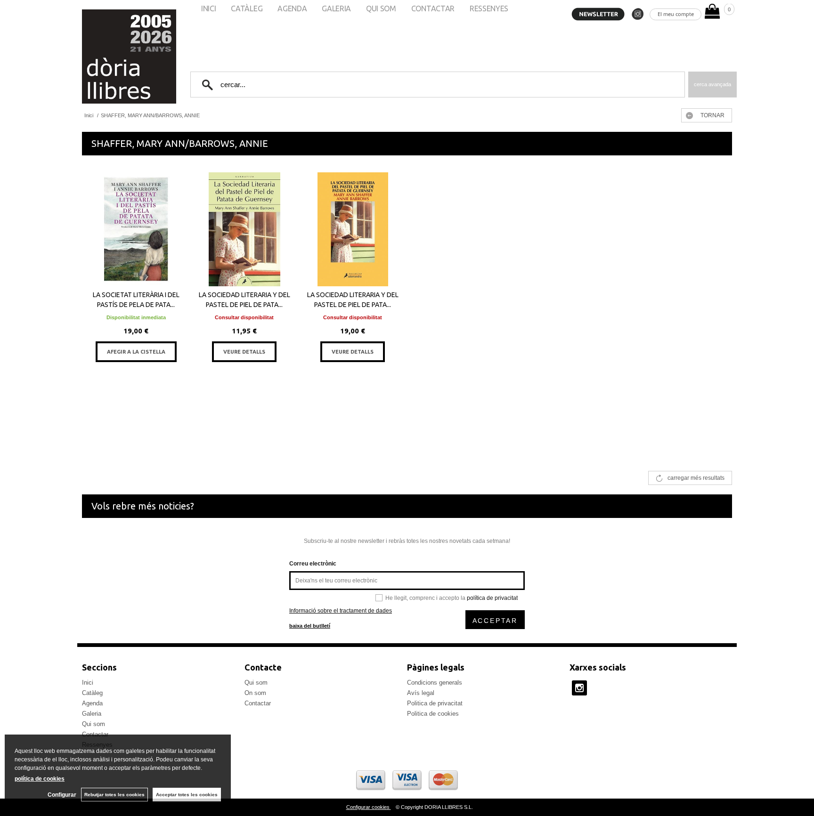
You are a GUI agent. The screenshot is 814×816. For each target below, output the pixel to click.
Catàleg (92, 692)
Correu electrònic (312, 563)
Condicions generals (434, 682)
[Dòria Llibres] (101, 56)
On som (255, 692)
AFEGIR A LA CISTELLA (136, 352)
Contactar (257, 703)
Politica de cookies (433, 713)
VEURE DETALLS (244, 352)
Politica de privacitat (435, 703)
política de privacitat (492, 598)
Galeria (91, 713)
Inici (87, 682)
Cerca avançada (712, 84)
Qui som (93, 723)
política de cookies (40, 779)
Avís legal (420, 692)
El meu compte (676, 13)
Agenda (92, 703)
